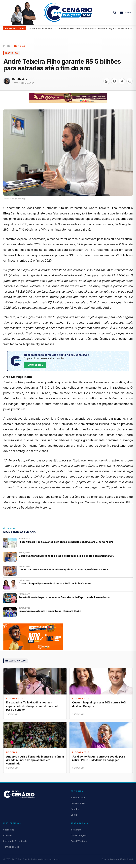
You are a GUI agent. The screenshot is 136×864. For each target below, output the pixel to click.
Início (7, 46)
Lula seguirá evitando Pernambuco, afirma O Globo (50, 611)
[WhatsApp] (106, 81)
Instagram (76, 829)
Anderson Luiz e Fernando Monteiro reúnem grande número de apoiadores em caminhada (35, 760)
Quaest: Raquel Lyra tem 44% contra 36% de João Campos (55, 583)
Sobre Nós (8, 829)
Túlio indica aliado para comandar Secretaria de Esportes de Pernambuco (64, 597)
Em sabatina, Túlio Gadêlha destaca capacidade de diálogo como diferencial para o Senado (32, 706)
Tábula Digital (126, 859)
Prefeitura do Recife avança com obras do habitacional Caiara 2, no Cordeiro (66, 541)
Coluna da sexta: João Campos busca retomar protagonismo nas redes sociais (84, 28)
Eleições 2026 (78, 797)
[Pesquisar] (114, 12)
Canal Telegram (79, 835)
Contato (7, 835)
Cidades (75, 809)
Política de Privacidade (15, 841)
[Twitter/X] (122, 81)
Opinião (75, 814)
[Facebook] (114, 81)
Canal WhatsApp (79, 841)
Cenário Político (79, 803)
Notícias (19, 46)
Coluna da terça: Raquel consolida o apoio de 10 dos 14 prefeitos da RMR (63, 569)
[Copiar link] (129, 81)
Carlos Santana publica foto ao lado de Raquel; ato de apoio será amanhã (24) (66, 555)
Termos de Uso (11, 846)
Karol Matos (19, 79)
